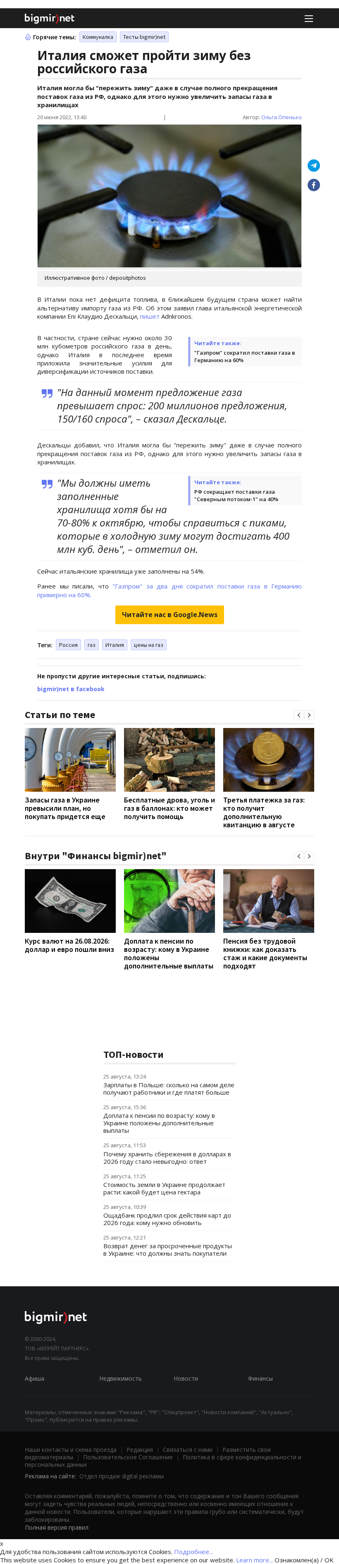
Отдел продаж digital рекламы (121, 1476)
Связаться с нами (187, 1449)
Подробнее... (193, 1551)
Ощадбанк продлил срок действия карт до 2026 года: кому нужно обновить (167, 1219)
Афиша (34, 1378)
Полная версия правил (56, 1527)
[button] (299, 715)
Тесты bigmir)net (144, 37)
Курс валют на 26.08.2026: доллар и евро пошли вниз (69, 945)
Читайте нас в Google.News (169, 614)
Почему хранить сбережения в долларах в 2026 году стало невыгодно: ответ (167, 1157)
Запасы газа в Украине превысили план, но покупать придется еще (65, 808)
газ (91, 645)
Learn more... (254, 1560)
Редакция (140, 1449)
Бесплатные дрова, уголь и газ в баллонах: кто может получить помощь (169, 808)
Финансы (260, 1378)
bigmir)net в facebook (71, 689)
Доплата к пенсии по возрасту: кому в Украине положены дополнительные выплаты (168, 953)
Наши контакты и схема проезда (71, 1449)
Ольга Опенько (281, 117)
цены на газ (148, 645)
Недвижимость (120, 1378)
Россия (68, 645)
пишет (150, 316)
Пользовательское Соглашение (128, 1457)
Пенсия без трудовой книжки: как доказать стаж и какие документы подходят (265, 953)
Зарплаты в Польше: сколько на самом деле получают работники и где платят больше (168, 1088)
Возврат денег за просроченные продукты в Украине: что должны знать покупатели (167, 1249)
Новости (186, 1378)
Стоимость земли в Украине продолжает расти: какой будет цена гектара (164, 1188)
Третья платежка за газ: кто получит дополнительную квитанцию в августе (264, 812)
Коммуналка (98, 37)
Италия (114, 645)
